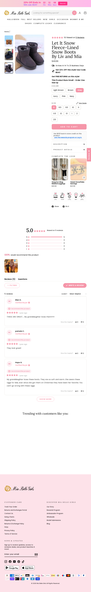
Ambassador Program (55, 513)
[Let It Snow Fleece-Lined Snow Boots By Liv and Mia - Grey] (12, 461)
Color (55, 86)
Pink (63, 96)
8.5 (60, 107)
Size (69, 103)
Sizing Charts (9, 517)
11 (78, 107)
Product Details (62, 150)
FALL (23, 19)
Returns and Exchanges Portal (15, 510)
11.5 (54, 113)
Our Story (50, 507)
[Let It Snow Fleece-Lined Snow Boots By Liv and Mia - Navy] (21, 461)
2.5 (54, 119)
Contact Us (8, 513)
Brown (70, 90)
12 (61, 113)
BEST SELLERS (34, 19)
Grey (80, 90)
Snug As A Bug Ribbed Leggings (58, 183)
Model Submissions (54, 520)
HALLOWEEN (13, 19)
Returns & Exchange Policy (14, 524)
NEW (45, 19)
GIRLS (52, 19)
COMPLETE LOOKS (43, 23)
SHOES (28, 23)
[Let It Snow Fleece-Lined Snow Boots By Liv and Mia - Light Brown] (6, 461)
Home (6, 32)
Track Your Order (10, 507)
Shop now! (63, 3)
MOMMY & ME (77, 19)
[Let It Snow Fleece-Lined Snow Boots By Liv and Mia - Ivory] (15, 461)
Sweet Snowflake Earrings (77, 183)
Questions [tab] (22, 279)
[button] (58, 37)
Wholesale (50, 517)
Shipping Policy (10, 520)
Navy (72, 96)
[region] (11, 266)
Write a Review (77, 286)
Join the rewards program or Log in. (68, 137)
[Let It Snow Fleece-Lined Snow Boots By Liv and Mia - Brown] (9, 461)
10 (73, 107)
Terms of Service (10, 534)
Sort (65, 294)
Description (60, 144)
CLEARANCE (60, 23)
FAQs (6, 527)
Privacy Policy (9, 530)
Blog (48, 524)
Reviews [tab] (9, 279)
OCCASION (62, 19)
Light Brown (58, 90)
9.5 (66, 107)
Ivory (55, 96)
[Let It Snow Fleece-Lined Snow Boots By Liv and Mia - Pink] (18, 461)
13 (66, 113)
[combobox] (54, 12)
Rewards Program (53, 510)
